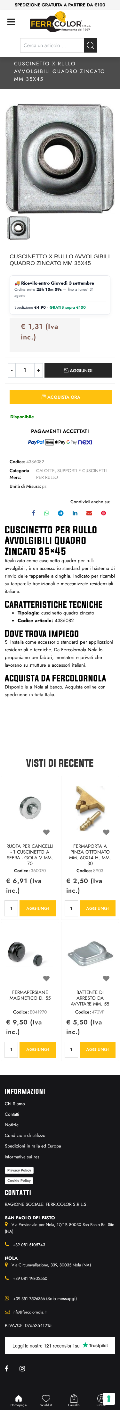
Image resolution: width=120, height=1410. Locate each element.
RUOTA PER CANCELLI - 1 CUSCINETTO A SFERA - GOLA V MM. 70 (29, 854)
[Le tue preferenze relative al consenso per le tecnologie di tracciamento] (109, 1399)
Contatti (12, 1114)
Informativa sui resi (23, 1157)
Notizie (12, 1125)
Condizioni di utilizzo (25, 1135)
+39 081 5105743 (29, 1245)
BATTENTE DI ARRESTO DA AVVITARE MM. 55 (90, 998)
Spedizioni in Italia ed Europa (33, 1146)
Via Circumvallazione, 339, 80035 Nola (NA (51, 1265)
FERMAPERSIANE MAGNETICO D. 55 (30, 995)
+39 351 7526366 (29, 1299)
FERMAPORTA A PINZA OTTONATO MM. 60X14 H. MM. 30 (90, 854)
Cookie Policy (19, 1180)
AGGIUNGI (37, 908)
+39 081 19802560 (30, 1278)
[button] (90, 45)
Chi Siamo (15, 1103)
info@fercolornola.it (29, 1312)
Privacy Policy (19, 1170)
